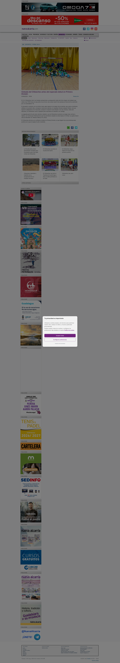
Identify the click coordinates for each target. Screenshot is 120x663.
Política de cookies (69, 330)
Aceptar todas (60, 335)
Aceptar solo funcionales (60, 343)
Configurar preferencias (60, 339)
